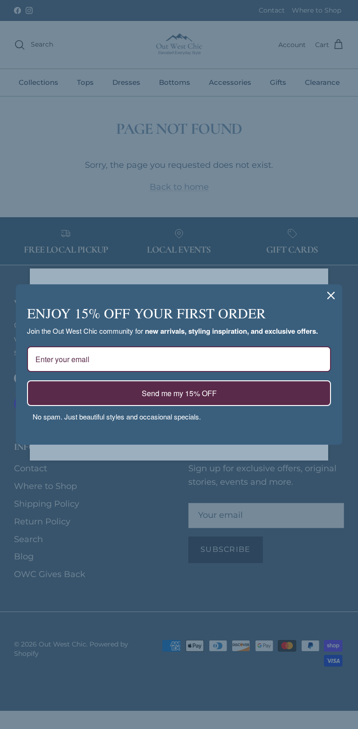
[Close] (331, 295)
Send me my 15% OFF (179, 393)
